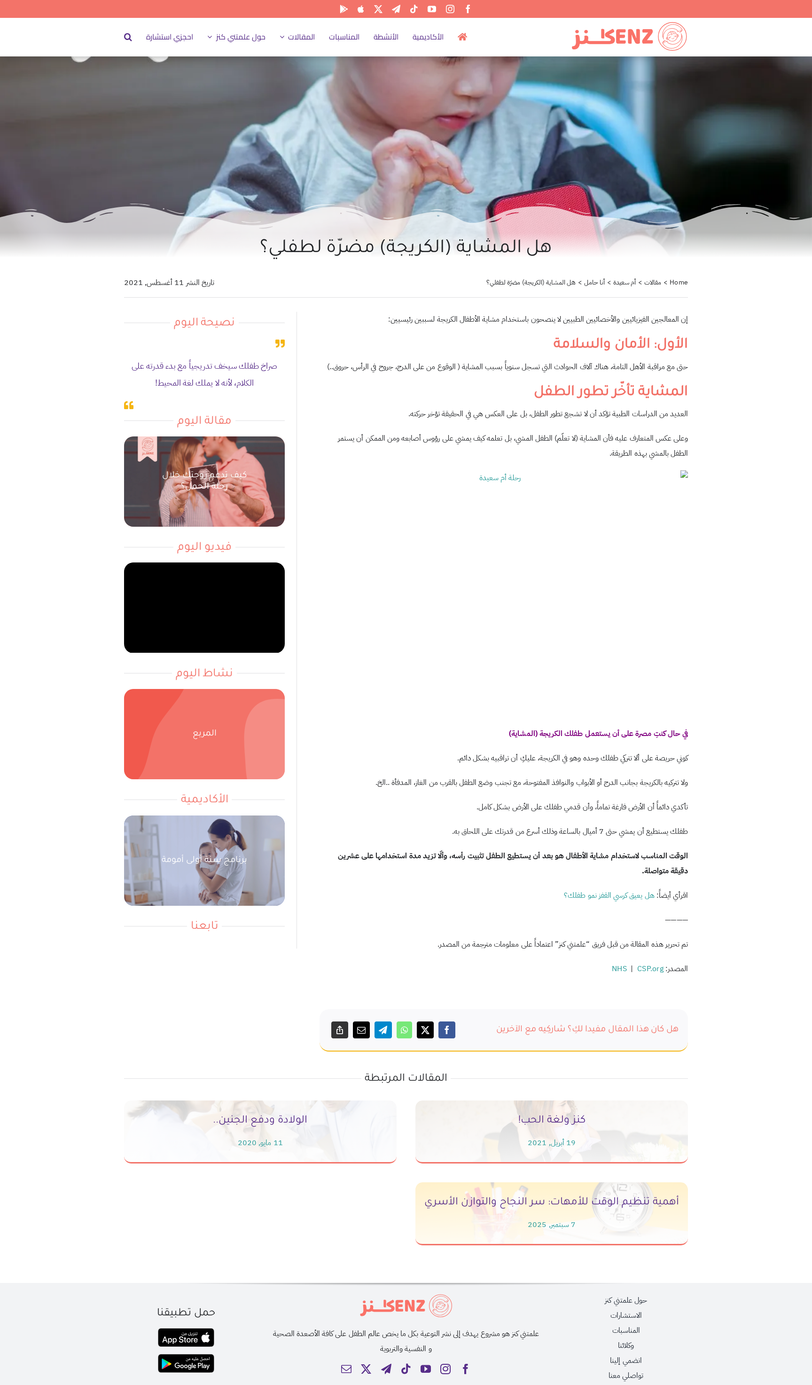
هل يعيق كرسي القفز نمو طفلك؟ (609, 895)
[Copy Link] (340, 1030)
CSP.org (650, 968)
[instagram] (450, 9)
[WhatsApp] (404, 1030)
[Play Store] (344, 9)
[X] (425, 1030)
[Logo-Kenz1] (629, 24)
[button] (128, 36)
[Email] (361, 1030)
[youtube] (432, 9)
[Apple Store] (361, 9)
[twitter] (378, 9)
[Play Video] (204, 608)
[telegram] (396, 9)
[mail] (346, 1369)
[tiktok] (414, 9)
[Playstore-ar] (186, 1357)
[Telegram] (383, 1030)
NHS (619, 968)
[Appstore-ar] (186, 1332)
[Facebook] (447, 1030)
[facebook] (468, 9)
